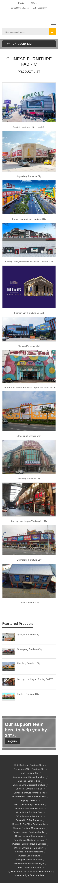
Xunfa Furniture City (29, 602)
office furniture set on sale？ (29, 848)
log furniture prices (16, 871)
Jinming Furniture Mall (29, 346)
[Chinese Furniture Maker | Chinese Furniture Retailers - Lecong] (29, 540)
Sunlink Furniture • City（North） (29, 127)
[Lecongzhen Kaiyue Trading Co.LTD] (8, 681)
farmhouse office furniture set (29, 769)
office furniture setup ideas (29, 836)
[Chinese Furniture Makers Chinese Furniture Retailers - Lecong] (29, 580)
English (21, 3)
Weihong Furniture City (29, 478)
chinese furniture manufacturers (29, 828)
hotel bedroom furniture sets (29, 765)
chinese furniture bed (29, 781)
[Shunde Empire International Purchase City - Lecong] (29, 197)
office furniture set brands (29, 816)
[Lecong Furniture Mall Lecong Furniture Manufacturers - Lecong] (29, 499)
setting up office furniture (29, 820)
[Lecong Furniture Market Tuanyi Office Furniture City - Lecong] (29, 239)
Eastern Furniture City (28, 694)
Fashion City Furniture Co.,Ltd (29, 313)
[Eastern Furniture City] (8, 696)
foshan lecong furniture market (29, 832)
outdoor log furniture (29, 855)
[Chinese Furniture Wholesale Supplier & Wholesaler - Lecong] (29, 151)
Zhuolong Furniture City (29, 436)
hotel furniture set (29, 773)
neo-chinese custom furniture (29, 840)
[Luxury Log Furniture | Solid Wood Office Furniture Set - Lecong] (29, 329)
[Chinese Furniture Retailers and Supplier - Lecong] (29, 286)
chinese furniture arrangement (29, 792)
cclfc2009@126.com (20, 8)
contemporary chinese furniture (29, 777)
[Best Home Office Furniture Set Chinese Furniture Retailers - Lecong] (29, 366)
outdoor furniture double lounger (29, 844)
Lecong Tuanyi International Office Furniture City (29, 261)
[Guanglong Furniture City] (8, 651)
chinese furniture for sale (29, 788)
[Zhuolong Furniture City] (8, 666)
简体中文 (35, 3)
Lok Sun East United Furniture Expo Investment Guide (29, 387)
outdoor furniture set (41, 871)
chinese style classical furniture (29, 785)
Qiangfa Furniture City (28, 634)
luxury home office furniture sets (29, 796)
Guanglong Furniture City (29, 560)
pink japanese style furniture (29, 804)
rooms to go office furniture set (29, 824)
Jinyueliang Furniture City (29, 176)
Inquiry (12, 741)
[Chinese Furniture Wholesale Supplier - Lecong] (29, 102)
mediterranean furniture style (29, 863)
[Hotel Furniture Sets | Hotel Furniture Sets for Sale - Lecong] (29, 456)
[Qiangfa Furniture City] (8, 637)
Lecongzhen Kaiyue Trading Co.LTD (29, 521)
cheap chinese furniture (29, 867)
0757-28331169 (40, 8)
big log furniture (29, 800)
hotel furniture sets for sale (29, 808)
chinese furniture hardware (29, 851)
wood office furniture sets (29, 812)
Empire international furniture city (29, 219)
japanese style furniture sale (29, 875)
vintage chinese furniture (29, 859)
